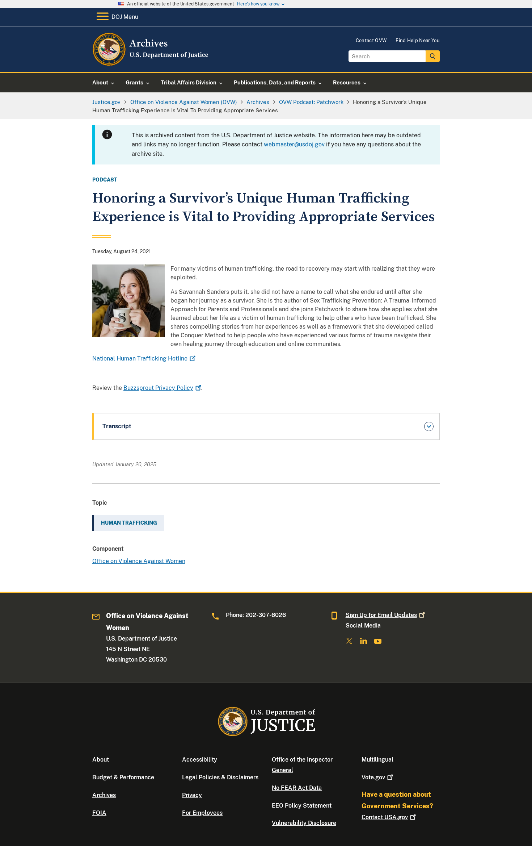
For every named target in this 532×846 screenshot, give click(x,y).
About (100, 759)
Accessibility (199, 759)
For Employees (202, 812)
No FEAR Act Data (297, 787)
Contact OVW (371, 40)
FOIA (99, 812)
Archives (104, 795)
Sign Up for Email (381, 615)
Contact (385, 817)
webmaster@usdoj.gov (294, 144)
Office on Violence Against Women (138, 561)
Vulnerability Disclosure (304, 823)
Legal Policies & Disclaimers (220, 777)
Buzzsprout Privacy (158, 387)
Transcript (116, 426)
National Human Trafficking (139, 358)
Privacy (192, 795)
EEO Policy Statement (302, 805)
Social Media (363, 625)
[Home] (151, 63)
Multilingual (377, 759)
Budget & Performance (123, 777)
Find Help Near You (418, 40)
